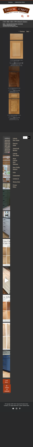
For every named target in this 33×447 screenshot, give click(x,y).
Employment (16, 175)
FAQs (14, 172)
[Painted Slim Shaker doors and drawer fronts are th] (6, 196)
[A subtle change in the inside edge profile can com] (6, 336)
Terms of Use (16, 182)
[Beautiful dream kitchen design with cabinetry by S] (6, 168)
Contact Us (16, 178)
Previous (22, 31)
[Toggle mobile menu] (28, 16)
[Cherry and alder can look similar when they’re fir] (6, 308)
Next (27, 31)
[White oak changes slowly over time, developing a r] (6, 252)
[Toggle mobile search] (22, 16)
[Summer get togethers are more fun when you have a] (6, 364)
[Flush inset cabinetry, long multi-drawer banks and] (6, 280)
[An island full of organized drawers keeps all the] (6, 224)
